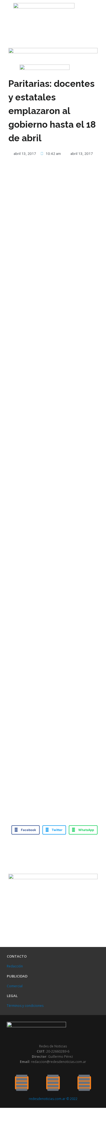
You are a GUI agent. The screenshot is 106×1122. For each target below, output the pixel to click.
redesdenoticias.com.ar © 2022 (53, 1098)
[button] (7, 12)
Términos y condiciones (25, 1005)
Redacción (15, 966)
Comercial (15, 986)
